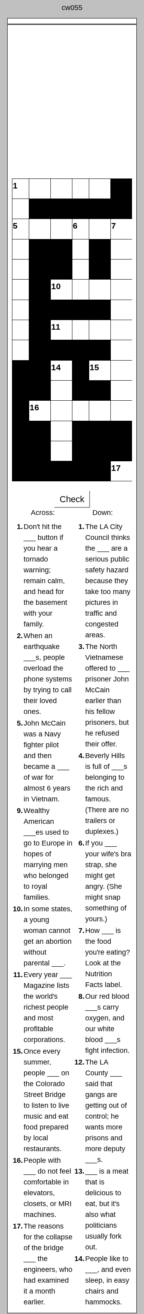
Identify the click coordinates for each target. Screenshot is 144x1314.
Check (72, 499)
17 (116, 467)
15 (94, 367)
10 (56, 286)
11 (55, 326)
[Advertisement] (72, 98)
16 (34, 407)
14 (56, 367)
